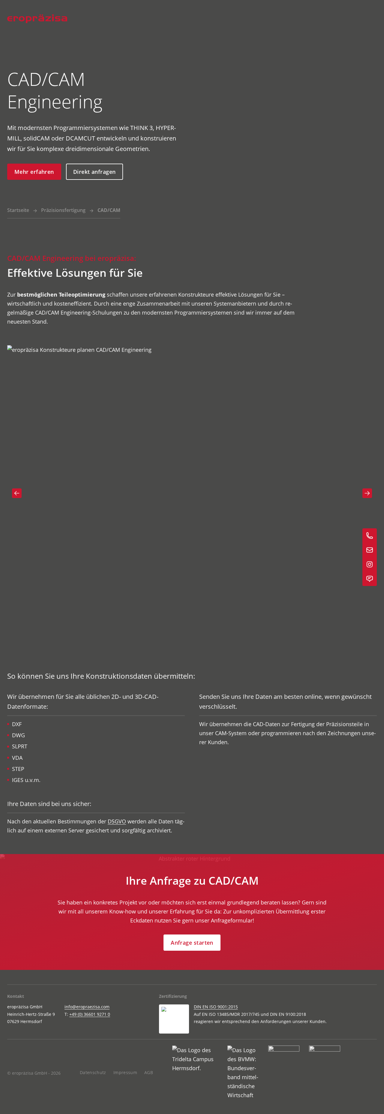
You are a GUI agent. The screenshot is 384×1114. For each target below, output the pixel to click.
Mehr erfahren (34, 171)
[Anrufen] (369, 535)
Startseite (18, 210)
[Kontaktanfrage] (369, 579)
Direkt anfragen (94, 171)
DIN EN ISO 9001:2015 (216, 1007)
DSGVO (117, 821)
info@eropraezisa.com (87, 1007)
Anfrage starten (192, 942)
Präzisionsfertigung (63, 210)
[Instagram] (369, 564)
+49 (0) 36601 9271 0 (89, 1014)
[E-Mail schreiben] (369, 550)
